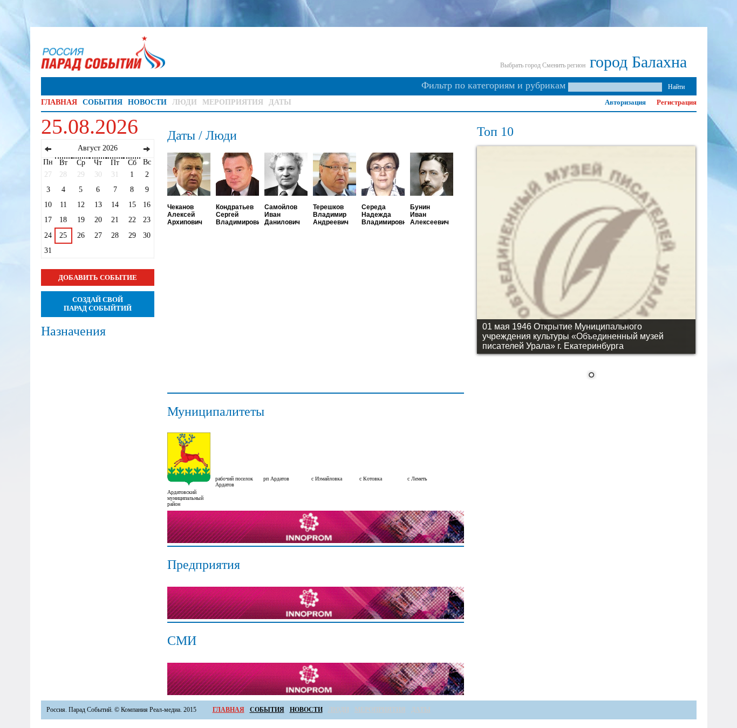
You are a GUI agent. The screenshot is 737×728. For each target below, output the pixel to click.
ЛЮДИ (184, 102)
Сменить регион (563, 65)
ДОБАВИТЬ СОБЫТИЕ (97, 277)
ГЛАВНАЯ (59, 102)
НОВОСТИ (147, 102)
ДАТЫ (280, 102)
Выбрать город (520, 65)
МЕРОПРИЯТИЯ (232, 102)
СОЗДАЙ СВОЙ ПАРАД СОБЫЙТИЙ (98, 304)
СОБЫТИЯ (102, 102)
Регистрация (677, 102)
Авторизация (625, 102)
